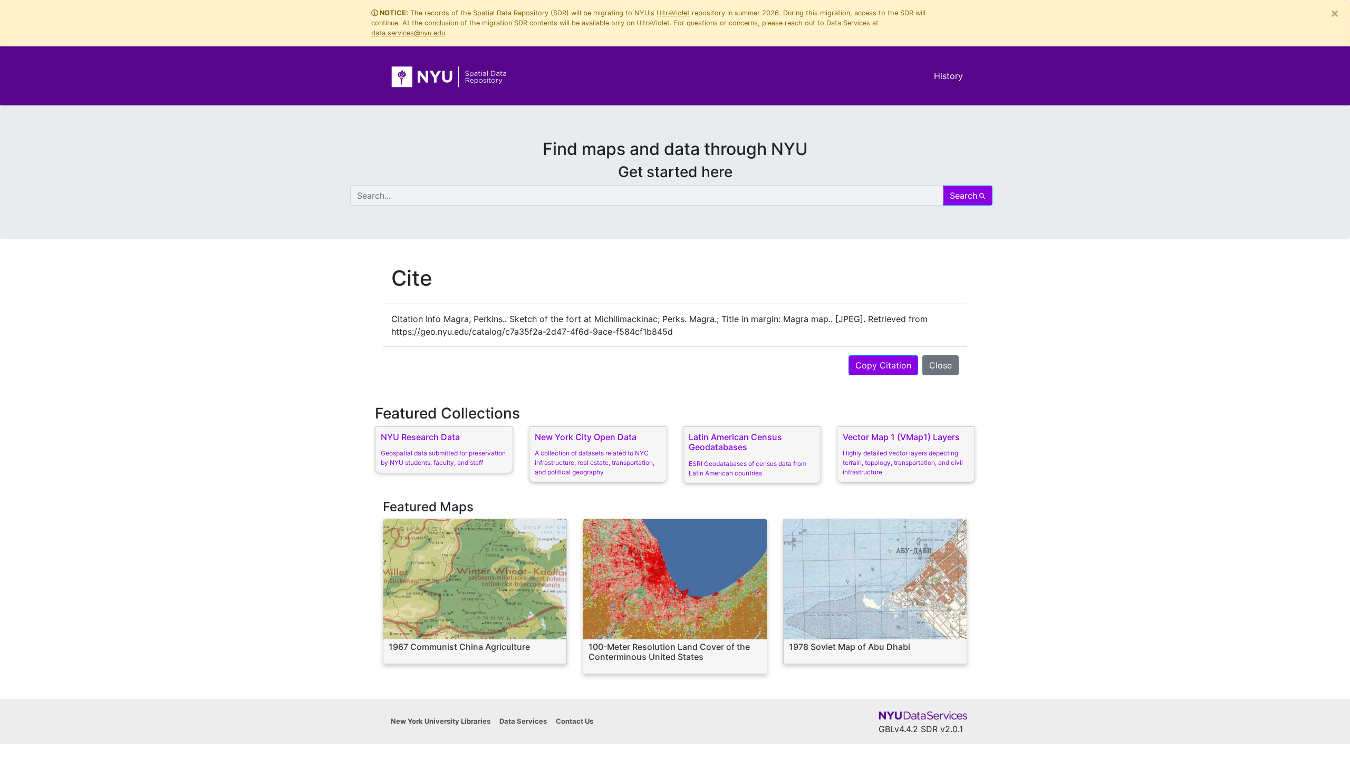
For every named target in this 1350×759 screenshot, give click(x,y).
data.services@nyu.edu (408, 33)
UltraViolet (673, 13)
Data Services (523, 721)
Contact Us (574, 721)
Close (940, 365)
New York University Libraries (440, 721)
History (948, 76)
